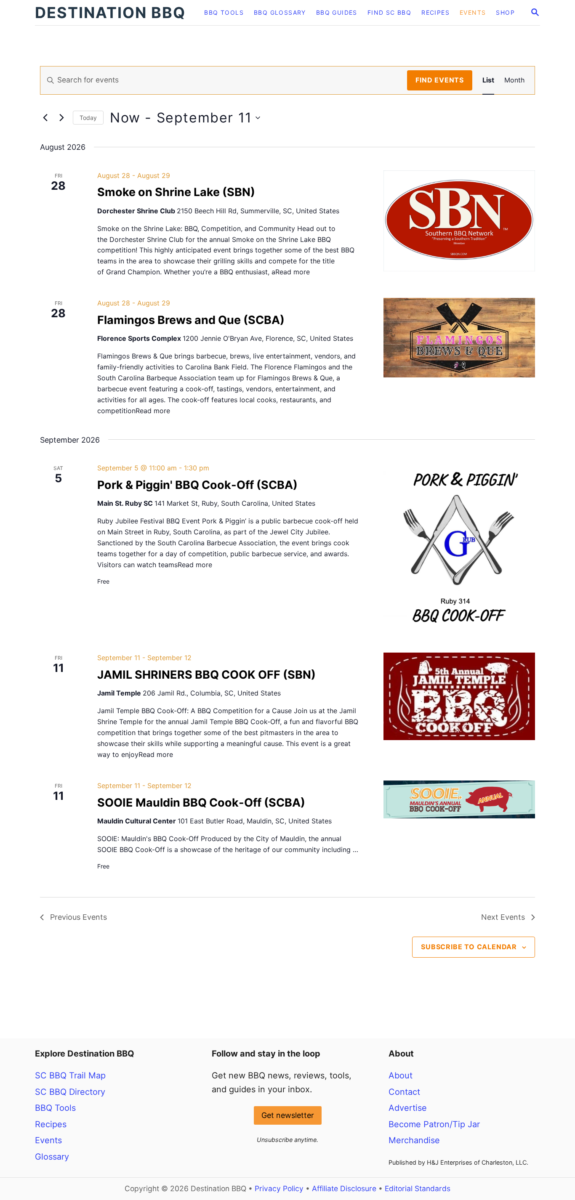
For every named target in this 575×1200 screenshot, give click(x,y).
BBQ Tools (55, 1108)
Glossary (52, 1157)
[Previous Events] (45, 118)
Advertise (408, 1108)
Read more (292, 272)
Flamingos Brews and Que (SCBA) (191, 320)
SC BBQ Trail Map (70, 1075)
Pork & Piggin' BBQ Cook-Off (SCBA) (197, 485)
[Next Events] (61, 118)
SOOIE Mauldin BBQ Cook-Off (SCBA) (201, 803)
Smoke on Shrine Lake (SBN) (176, 192)
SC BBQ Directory (70, 1092)
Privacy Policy (279, 1188)
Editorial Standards (417, 1188)
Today (88, 117)
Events (48, 1140)
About (401, 1075)
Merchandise (414, 1140)
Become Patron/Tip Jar (434, 1124)
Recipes (51, 1124)
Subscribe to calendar (469, 946)
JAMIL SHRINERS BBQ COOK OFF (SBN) (206, 675)
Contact (404, 1092)
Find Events (439, 80)
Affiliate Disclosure (344, 1188)
